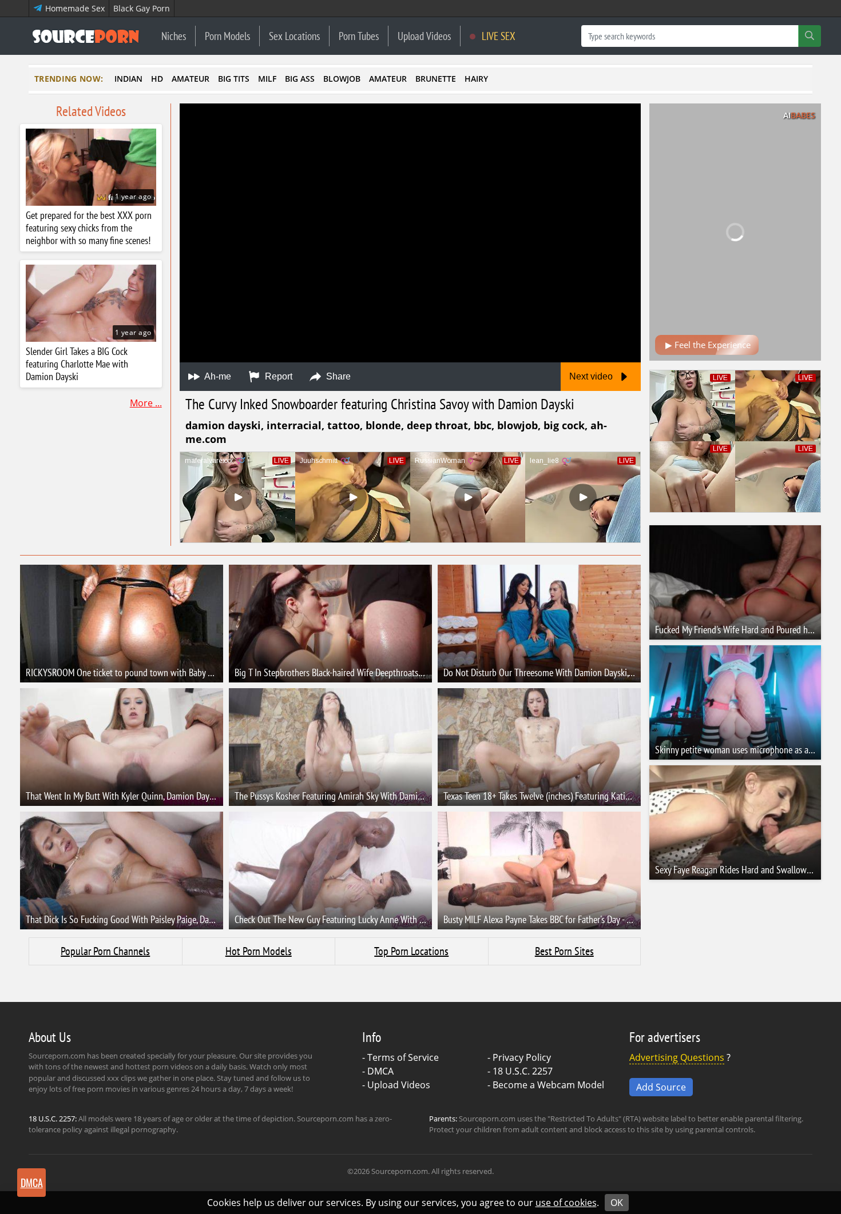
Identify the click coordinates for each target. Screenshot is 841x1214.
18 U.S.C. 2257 (523, 1071)
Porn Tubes (359, 36)
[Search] (809, 36)
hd (157, 78)
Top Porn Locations (411, 951)
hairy (476, 78)
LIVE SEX (497, 36)
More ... (146, 403)
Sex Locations (294, 36)
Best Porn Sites (564, 951)
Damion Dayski (223, 425)
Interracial (294, 425)
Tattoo (343, 425)
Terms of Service (403, 1057)
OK (616, 1202)
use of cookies (566, 1202)
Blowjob (517, 425)
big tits (233, 78)
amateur (190, 78)
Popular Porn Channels (105, 951)
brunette (435, 78)
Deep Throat (437, 425)
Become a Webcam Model (548, 1085)
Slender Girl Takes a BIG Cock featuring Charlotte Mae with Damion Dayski (77, 364)
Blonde (383, 425)
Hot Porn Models (258, 951)
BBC (482, 425)
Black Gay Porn (141, 8)
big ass (300, 78)
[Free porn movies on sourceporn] (86, 36)
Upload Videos (424, 36)
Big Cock (564, 425)
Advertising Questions (676, 1057)
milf (267, 78)
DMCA (380, 1071)
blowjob (341, 78)
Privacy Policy (522, 1057)
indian (128, 78)
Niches (173, 36)
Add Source (661, 1087)
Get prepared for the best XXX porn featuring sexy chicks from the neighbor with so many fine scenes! (89, 228)
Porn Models (227, 36)
